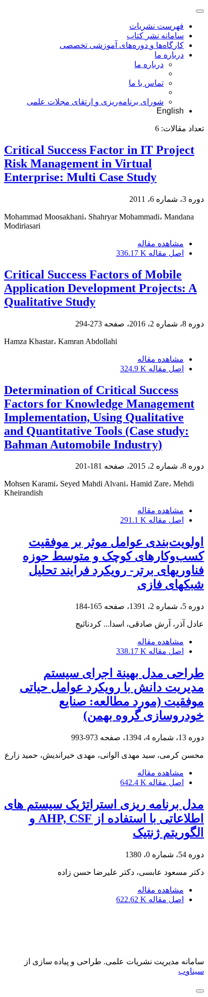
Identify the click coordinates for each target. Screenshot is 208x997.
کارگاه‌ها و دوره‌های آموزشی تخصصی (122, 45)
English (170, 110)
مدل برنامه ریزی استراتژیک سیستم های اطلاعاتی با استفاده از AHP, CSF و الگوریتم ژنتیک (104, 818)
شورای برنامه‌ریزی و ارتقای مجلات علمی (95, 101)
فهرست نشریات (156, 26)
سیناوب (191, 971)
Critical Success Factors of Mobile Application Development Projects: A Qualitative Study (100, 288)
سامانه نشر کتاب (155, 35)
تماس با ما (146, 83)
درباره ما (169, 54)
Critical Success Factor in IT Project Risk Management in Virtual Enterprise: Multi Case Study (99, 163)
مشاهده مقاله (160, 243)
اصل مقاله (150, 253)
